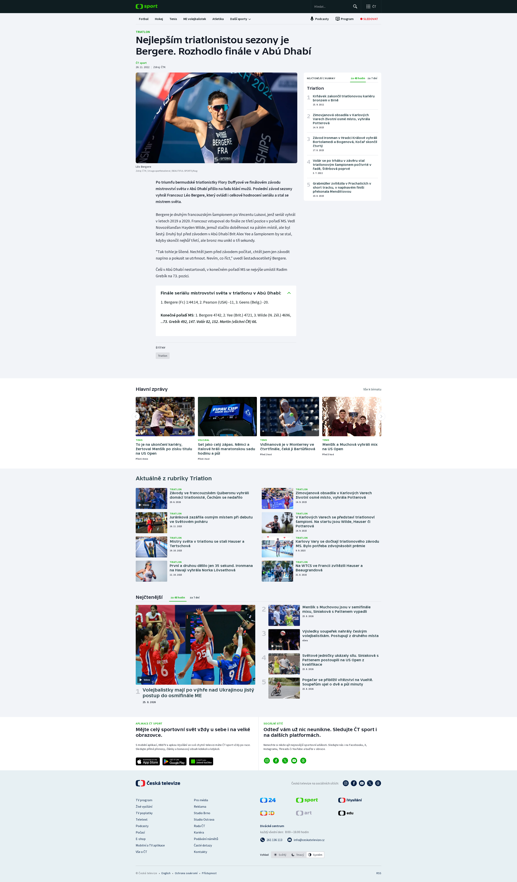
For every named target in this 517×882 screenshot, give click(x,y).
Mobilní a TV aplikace (150, 845)
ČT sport (141, 63)
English (166, 873)
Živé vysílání (144, 806)
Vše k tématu (372, 389)
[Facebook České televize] (354, 783)
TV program (144, 800)
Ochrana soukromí (186, 873)
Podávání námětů (206, 839)
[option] (280, 855)
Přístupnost (209, 873)
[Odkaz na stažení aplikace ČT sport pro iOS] (148, 761)
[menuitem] (144, 18)
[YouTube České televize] (362, 783)
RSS (378, 873)
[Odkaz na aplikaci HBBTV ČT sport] (201, 761)
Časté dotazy (203, 845)
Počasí (140, 832)
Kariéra (199, 832)
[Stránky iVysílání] (350, 801)
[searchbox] (332, 6)
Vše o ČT (141, 852)
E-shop (141, 839)
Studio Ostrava (204, 819)
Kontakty (200, 852)
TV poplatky (144, 813)
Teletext (142, 819)
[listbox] (298, 854)
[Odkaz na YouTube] (294, 760)
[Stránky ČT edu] (345, 814)
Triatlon (143, 32)
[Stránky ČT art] (304, 814)
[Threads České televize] (378, 783)
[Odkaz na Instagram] (267, 760)
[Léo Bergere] (216, 118)
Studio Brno (202, 813)
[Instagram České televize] (346, 783)
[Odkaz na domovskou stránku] (153, 6)
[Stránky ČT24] (268, 801)
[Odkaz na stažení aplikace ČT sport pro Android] (174, 761)
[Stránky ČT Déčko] (267, 814)
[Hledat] (355, 6)
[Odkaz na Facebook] (276, 760)
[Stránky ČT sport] (307, 801)
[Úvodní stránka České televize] (158, 783)
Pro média (201, 800)
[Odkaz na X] (285, 760)
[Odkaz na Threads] (303, 760)
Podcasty (142, 826)
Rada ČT (199, 826)
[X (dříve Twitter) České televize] (370, 783)
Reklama (200, 806)
